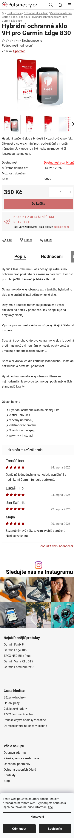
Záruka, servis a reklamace (21, 758)
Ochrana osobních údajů (20, 769)
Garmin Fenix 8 (14, 644)
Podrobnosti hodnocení (17, 45)
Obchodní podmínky (17, 764)
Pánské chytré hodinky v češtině (25, 720)
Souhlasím (55, 828)
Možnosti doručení (14, 173)
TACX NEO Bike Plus (17, 656)
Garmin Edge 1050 (16, 650)
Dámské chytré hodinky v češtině (25, 726)
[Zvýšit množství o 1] (70, 192)
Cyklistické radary (15, 709)
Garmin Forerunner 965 (19, 667)
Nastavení (37, 816)
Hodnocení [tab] (52, 256)
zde (50, 807)
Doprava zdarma (15, 752)
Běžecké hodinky (15, 697)
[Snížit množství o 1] (51, 192)
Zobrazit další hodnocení (56, 546)
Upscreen (19, 51)
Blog (7, 781)
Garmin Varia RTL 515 (18, 661)
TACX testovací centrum (19, 714)
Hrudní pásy (12, 703)
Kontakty (10, 775)
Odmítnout (19, 828)
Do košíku (38, 203)
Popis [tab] (20, 256)
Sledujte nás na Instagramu (39, 572)
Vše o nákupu (14, 746)
